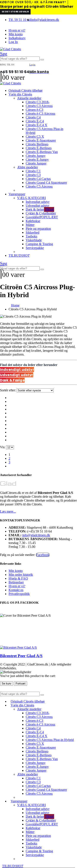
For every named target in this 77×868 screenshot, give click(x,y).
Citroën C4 (33, 117)
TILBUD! (19, 255)
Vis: (3, 447)
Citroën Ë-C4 (35, 121)
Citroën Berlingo (37, 144)
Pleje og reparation (38, 228)
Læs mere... (8, 511)
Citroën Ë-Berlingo (39, 148)
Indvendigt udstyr (37, 202)
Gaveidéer (42, 217)
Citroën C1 (33, 171)
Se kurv (6, 683)
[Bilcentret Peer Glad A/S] (18, 647)
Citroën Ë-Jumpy (37, 159)
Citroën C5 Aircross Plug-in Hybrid (50, 740)
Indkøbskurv (17, 38)
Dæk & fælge (39, 209)
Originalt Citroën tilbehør (26, 90)
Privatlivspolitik (19, 594)
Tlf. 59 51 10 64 (20, 20)
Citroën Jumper (36, 163)
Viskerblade (34, 240)
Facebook (42, 555)
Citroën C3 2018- (37, 102)
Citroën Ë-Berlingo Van (42, 152)
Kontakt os (16, 590)
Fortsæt (20, 683)
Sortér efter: (8, 390)
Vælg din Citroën (20, 94)
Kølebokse (33, 221)
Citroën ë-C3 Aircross (40, 113)
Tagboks (31, 236)
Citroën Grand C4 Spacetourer (46, 182)
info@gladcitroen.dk (45, 20)
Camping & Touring (39, 244)
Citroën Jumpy (36, 156)
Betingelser (16, 582)
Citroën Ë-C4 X (36, 125)
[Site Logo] (10, 49)
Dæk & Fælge (12, 380)
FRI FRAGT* (57, 2)
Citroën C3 (33, 175)
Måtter (30, 225)
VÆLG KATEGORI (31, 198)
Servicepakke (35, 248)
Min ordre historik (21, 574)
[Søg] (42, 59)
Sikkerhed (32, 232)
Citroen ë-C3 (34, 109)
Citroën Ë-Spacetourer (41, 140)
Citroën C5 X (35, 136)
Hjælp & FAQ (18, 578)
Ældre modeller (27, 167)
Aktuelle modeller (29, 98)
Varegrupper (17, 194)
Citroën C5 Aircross (39, 186)
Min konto (16, 34)
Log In (13, 42)
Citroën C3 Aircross (39, 106)
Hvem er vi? (17, 30)
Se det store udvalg (15, 11)
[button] (3, 53)
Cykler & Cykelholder (41, 213)
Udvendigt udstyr (37, 205)
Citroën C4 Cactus (38, 179)
